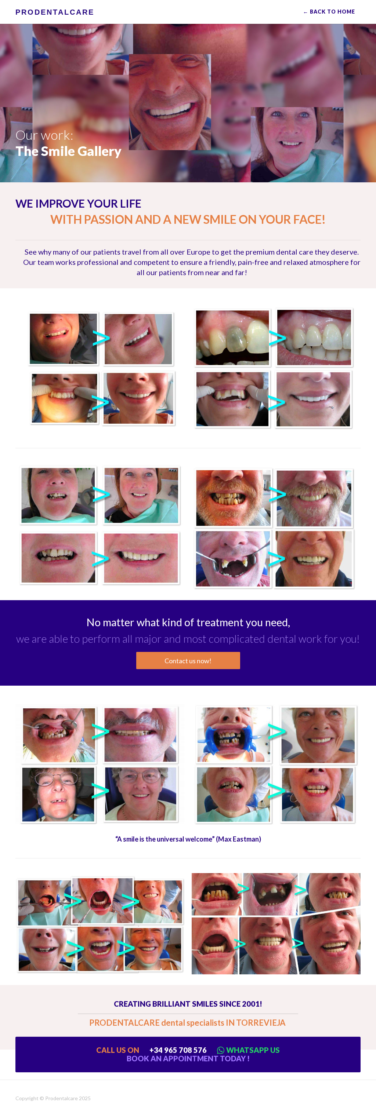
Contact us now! (188, 661)
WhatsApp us (253, 1050)
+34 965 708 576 (178, 1050)
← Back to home (329, 11)
